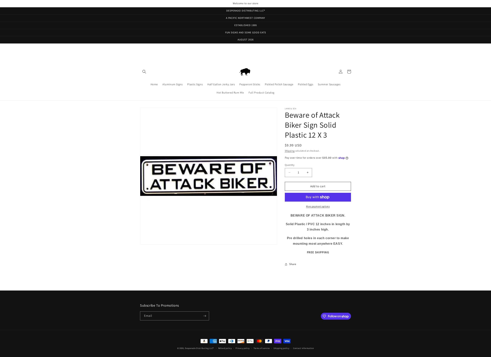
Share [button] (292, 264)
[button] (144, 71)
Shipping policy (281, 348)
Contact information (303, 348)
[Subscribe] (204, 315)
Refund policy (225, 348)
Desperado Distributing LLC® (199, 348)
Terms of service (262, 348)
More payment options (318, 206)
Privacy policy (243, 348)
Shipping (290, 150)
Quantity (289, 165)
